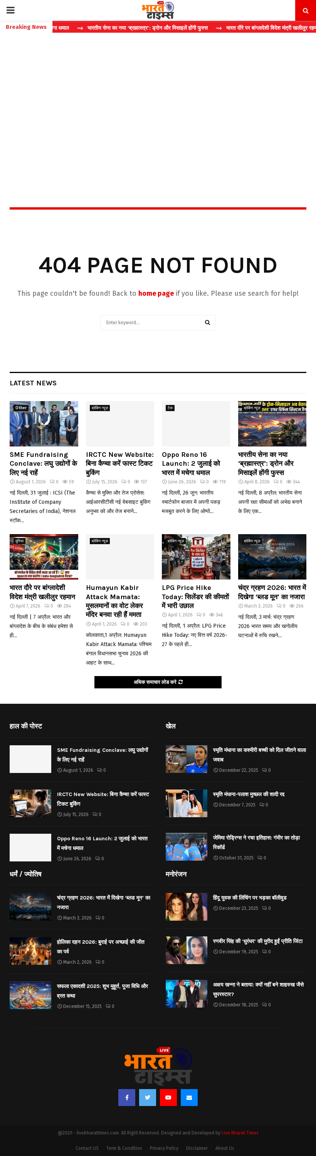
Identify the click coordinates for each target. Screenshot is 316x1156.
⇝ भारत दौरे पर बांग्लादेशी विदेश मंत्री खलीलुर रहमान (251, 28)
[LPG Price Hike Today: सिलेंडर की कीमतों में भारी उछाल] (196, 557)
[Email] (189, 1097)
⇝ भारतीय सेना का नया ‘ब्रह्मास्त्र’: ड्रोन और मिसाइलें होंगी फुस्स (125, 28)
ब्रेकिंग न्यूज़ (100, 408)
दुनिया (19, 541)
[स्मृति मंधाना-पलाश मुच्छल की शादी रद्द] (186, 803)
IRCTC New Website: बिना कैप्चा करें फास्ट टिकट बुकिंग (120, 463)
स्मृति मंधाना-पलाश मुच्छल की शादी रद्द (248, 794)
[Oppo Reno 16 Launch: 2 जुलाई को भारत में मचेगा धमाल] (196, 423)
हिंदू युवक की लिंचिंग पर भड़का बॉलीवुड (250, 897)
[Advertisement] (158, 103)
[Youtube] (168, 1097)
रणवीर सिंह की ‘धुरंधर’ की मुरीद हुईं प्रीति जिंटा (258, 941)
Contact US (87, 1148)
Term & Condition (124, 1148)
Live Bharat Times (240, 1133)
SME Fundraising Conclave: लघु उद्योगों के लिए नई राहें (43, 463)
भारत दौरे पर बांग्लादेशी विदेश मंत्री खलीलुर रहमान (42, 592)
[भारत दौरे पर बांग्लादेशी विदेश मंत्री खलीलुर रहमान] (44, 557)
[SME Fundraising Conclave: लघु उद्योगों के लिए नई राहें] (44, 423)
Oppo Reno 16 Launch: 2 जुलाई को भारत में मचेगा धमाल (191, 463)
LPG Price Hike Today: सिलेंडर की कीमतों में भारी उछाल (195, 596)
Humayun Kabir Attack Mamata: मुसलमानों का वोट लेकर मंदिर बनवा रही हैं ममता (114, 601)
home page (156, 293)
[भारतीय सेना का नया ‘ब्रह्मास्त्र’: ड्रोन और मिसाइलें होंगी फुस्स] (272, 423)
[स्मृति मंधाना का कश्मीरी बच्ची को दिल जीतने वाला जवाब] (186, 759)
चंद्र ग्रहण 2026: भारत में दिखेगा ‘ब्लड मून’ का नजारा (272, 592)
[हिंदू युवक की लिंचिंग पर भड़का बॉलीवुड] (186, 907)
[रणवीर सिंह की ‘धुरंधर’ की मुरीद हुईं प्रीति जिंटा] (186, 950)
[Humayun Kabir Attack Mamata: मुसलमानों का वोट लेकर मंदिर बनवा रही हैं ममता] (120, 557)
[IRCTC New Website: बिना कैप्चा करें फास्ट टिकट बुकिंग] (120, 423)
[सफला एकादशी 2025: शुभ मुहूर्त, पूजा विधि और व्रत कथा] (30, 995)
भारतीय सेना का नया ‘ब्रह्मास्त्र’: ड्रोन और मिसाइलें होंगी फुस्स (266, 463)
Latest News (33, 383)
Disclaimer (197, 1148)
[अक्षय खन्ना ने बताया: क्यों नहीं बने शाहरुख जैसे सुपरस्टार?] (186, 994)
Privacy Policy (164, 1148)
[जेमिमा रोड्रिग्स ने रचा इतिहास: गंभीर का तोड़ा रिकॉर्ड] (186, 847)
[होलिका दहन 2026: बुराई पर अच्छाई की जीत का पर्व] (30, 951)
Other (21, 408)
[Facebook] (126, 1097)
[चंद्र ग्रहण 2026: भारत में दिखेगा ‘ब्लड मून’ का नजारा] (272, 557)
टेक (170, 408)
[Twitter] (147, 1097)
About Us (224, 1148)
